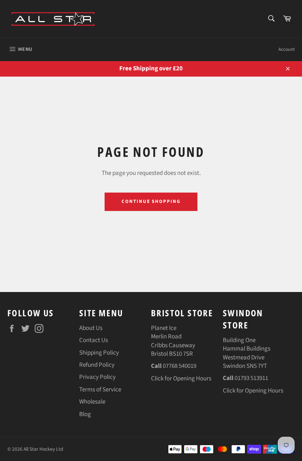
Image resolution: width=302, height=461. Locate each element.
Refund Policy (97, 364)
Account (286, 49)
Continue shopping (151, 201)
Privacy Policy (97, 377)
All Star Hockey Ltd (43, 449)
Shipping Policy (99, 352)
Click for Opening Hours (181, 378)
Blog (85, 414)
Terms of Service (100, 389)
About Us (90, 328)
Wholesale (92, 401)
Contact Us (93, 340)
